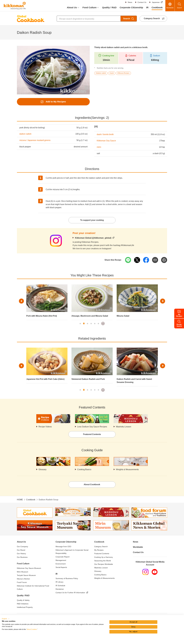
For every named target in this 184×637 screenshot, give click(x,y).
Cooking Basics (84, 469)
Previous (21, 301)
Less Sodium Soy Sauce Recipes (92, 427)
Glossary (42, 469)
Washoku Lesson (123, 427)
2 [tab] (83, 323)
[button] (6, 618)
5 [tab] (94, 323)
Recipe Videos (45, 427)
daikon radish (25, 134)
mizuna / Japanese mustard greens (34, 140)
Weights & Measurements (127, 469)
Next (162, 301)
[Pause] (103, 323)
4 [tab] (91, 323)
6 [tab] (98, 323)
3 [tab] (87, 323)
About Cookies (32, 629)
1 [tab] (80, 323)
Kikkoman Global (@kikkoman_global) (93, 238)
